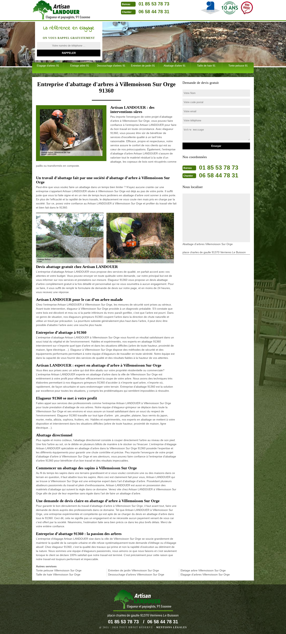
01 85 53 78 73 (154, 3)
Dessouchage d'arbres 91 (111, 65)
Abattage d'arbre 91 (174, 65)
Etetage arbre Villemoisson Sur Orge (203, 570)
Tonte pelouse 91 (238, 65)
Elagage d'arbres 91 (48, 65)
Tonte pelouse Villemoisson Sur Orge (59, 570)
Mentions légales (171, 627)
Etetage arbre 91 (79, 65)
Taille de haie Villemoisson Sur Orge (58, 574)
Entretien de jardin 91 (143, 65)
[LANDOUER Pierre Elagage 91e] (143, 600)
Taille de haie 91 (206, 65)
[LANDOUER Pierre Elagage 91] (62, 10)
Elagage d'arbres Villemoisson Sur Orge (205, 574)
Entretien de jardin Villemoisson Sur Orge (133, 570)
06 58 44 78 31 (154, 11)
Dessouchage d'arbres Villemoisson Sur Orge (136, 574)
